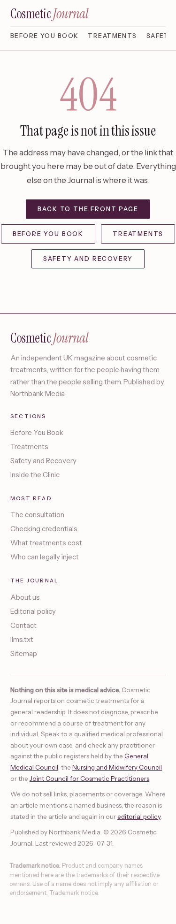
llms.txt (21, 639)
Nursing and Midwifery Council (117, 767)
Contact (23, 625)
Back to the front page (88, 209)
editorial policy (139, 816)
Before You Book (44, 35)
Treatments (112, 35)
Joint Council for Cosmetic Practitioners (89, 778)
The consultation (37, 514)
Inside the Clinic (35, 474)
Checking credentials (43, 528)
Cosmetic (49, 14)
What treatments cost (46, 542)
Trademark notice (73, 892)
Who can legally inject (44, 556)
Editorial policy (33, 611)
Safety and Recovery (88, 258)
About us (25, 597)
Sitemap (23, 653)
